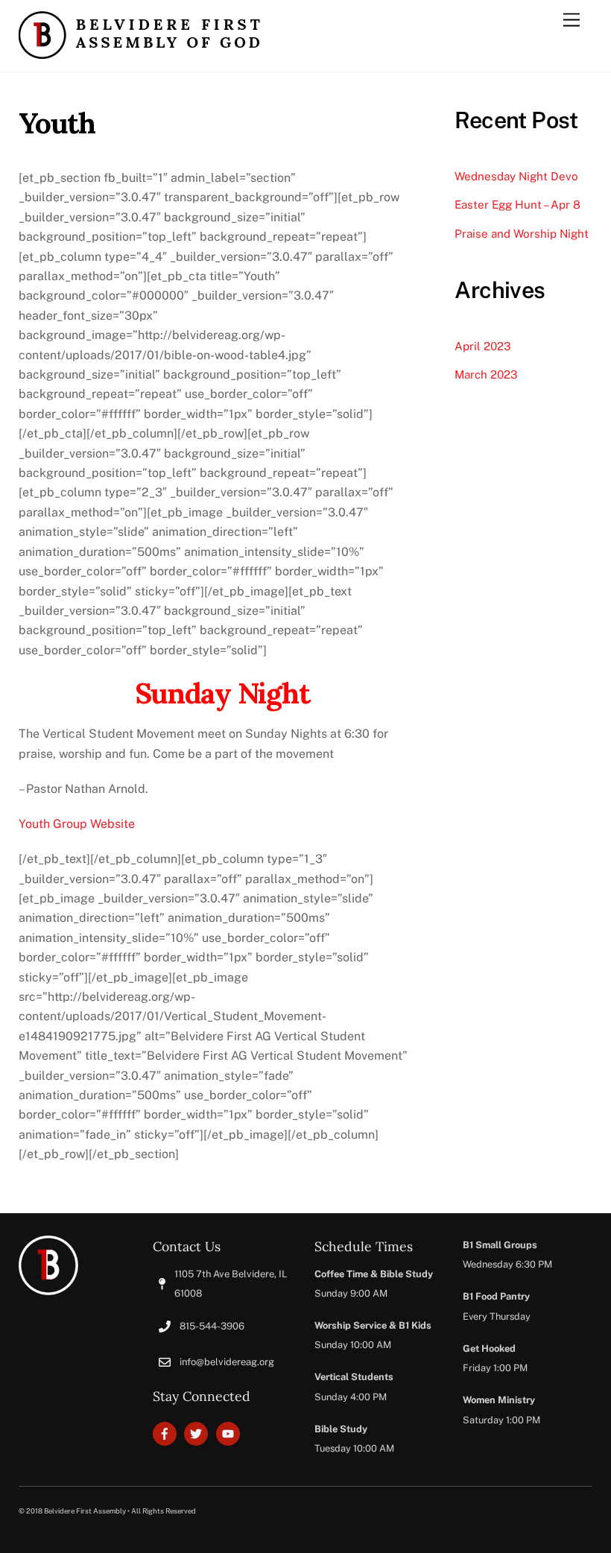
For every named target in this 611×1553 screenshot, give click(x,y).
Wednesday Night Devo (516, 176)
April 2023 (483, 346)
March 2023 (486, 374)
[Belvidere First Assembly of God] (139, 52)
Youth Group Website (77, 824)
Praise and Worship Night (522, 233)
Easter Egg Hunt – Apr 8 (517, 204)
